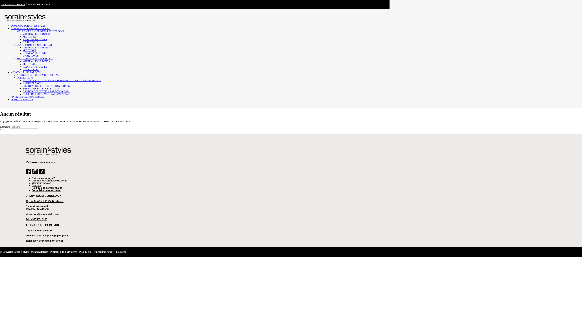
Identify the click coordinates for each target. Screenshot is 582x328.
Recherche (5, 126)
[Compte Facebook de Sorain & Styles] (28, 172)
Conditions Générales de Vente (49, 180)
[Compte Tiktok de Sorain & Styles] (42, 172)
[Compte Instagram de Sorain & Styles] (35, 172)
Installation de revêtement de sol (44, 240)
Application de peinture (39, 230)
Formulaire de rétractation (46, 190)
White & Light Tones (36, 34)
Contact (36, 185)
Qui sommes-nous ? (43, 178)
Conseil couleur (22, 99)
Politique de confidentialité (47, 188)
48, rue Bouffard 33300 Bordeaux (45, 201)
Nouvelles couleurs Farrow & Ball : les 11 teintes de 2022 (62, 80)
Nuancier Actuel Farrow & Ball (38, 75)
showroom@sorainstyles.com (43, 214)
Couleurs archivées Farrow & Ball (47, 94)
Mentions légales (41, 183)
